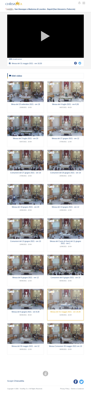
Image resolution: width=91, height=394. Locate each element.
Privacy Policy (64, 389)
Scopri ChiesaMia (15, 381)
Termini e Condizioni (77, 389)
